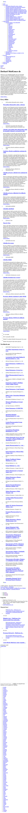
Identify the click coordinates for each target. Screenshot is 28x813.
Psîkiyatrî (10, 45)
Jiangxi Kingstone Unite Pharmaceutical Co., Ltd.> (13, 527)
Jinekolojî (10, 27)
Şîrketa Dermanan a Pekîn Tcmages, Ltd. (13, 492)
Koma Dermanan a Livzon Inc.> (14, 370)
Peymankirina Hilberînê (5, 589)
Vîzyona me (8, 57)
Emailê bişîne (3, 646)
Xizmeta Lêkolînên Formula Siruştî (13, 17)
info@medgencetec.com (8, 604)
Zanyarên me (8, 60)
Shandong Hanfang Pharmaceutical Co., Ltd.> (13, 415)
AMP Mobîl (11, 586)
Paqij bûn (5, 63)
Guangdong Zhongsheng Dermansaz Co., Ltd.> (12, 430)
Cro (1, 588)
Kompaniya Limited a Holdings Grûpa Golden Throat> (14, 383)
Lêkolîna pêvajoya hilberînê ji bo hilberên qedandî (16, 12)
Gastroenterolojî (11, 34)
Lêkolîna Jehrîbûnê (10, 588)
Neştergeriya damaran (12, 50)
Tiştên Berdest (6, 21)
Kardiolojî (10, 23)
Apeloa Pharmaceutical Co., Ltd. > (15, 445)
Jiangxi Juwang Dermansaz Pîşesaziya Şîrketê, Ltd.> (13, 485)
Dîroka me (8, 58)
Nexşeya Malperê (4, 586)
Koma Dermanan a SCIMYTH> (14, 408)
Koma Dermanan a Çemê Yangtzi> (15, 389)
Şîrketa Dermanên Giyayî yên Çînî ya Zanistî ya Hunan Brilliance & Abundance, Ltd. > (15, 439)
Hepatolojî (10, 37)
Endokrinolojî (11, 31)
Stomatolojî (10, 47)
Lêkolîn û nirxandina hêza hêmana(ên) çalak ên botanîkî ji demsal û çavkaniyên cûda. (15, 8)
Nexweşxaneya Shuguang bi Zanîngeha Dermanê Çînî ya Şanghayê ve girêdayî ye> (13, 536)
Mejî (9, 24)
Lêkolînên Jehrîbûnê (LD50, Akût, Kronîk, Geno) (16, 13)
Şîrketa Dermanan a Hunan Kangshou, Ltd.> (13, 478)
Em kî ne (5, 55)
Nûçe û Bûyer (6, 62)
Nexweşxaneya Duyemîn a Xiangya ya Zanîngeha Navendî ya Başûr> (15, 559)
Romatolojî (10, 35)
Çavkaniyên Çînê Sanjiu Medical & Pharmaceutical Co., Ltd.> (15, 357)
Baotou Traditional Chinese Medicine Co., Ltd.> (13, 460)
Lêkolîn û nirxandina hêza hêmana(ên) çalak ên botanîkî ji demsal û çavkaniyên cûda (15, 130)
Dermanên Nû (9, 51)
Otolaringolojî (11, 43)
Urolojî (9, 49)
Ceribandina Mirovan (15, 589)
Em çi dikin (5, 5)
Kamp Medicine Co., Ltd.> (13, 465)
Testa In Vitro (6, 223)
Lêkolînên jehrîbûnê (8, 208)
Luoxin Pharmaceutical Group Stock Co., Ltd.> (14, 423)
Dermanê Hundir (11, 40)
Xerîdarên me (8, 61)
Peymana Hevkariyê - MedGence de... (13, 633)
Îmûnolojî (10, 36)
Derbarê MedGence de (10, 56)
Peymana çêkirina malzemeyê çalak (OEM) (15, 19)
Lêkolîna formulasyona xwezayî (11, 277)
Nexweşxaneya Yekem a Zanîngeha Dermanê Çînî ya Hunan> (15, 552)
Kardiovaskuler (11, 29)
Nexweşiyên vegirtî (12, 38)
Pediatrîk (10, 44)
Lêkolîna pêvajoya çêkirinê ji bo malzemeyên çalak (16, 10)
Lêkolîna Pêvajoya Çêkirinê (20, 588)
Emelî (9, 48)
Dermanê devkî (11, 42)
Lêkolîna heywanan (10, 15)
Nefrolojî (10, 28)
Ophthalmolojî (11, 41)
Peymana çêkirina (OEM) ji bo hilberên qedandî (15, 20)
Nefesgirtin (10, 33)
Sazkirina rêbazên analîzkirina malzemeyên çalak (16, 9)
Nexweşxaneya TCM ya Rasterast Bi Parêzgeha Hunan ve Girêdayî (15, 544)
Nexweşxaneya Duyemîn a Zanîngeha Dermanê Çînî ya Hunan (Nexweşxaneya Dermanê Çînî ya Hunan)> (14, 570)
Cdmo (4, 588)
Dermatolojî (10, 30)
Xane (4, 3)
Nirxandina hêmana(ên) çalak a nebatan (14, 6)
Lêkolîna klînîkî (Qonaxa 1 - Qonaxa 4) (14, 16)
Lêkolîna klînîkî (7, 259)
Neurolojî (10, 26)
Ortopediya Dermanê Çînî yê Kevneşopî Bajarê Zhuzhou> (13, 579)
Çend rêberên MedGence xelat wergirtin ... (14, 642)
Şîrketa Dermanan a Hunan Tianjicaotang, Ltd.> (13, 520)
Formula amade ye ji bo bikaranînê (13, 22)
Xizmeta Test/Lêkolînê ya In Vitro (13, 14)
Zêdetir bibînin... (4, 96)
